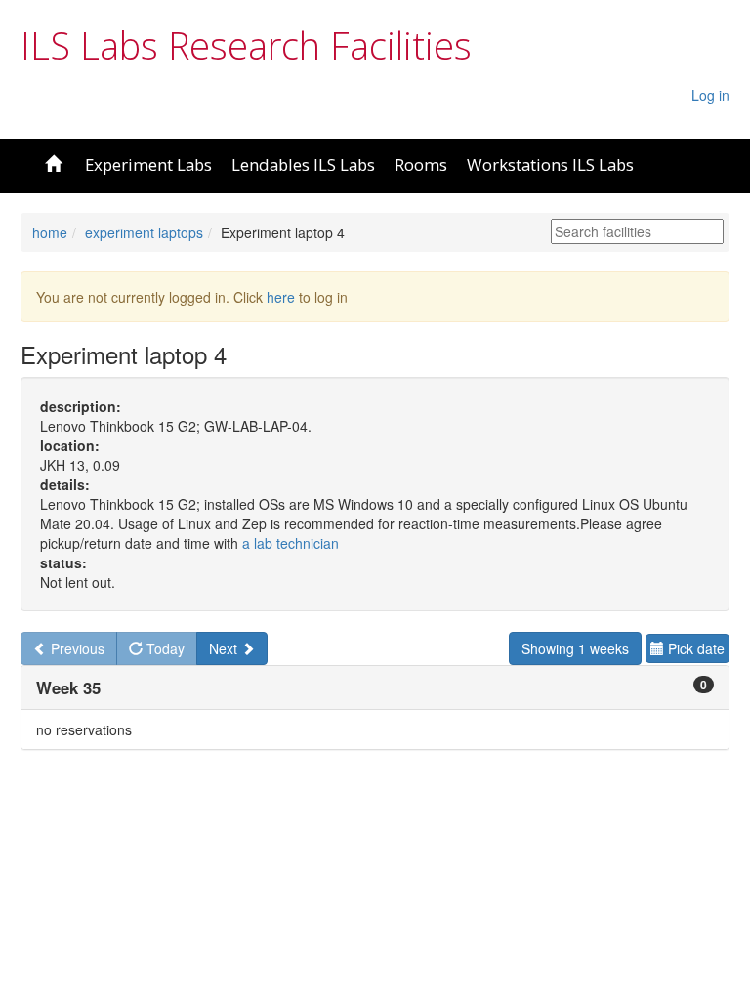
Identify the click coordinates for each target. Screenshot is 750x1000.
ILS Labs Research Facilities (246, 45)
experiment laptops (144, 232)
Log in (710, 94)
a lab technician (290, 543)
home (49, 232)
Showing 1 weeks (575, 648)
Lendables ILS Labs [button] (303, 164)
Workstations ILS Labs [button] (550, 164)
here (281, 297)
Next (225, 648)
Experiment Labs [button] (148, 164)
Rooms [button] (421, 164)
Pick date (694, 648)
